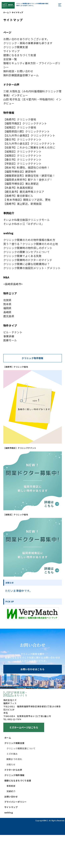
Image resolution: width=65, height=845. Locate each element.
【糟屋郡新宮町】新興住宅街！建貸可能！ (29, 176)
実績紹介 (11, 791)
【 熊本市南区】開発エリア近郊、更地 (26, 200)
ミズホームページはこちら (23, 727)
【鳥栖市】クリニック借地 (19, 119)
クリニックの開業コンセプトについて (26, 252)
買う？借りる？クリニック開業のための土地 (30, 244)
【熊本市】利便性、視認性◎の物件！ (26, 167)
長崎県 (7, 312)
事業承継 (8, 336)
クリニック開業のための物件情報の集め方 (29, 240)
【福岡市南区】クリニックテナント (25, 123)
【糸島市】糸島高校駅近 (18, 188)
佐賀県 (7, 300)
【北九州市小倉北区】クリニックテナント (29, 143)
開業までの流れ (14, 759)
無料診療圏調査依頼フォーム (21, 75)
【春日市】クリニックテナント (22, 139)
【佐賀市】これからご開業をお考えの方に (29, 147)
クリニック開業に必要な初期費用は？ (26, 264)
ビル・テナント (12, 332)
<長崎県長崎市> (13, 284)
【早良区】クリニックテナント (22, 163)
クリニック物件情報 (14, 775)
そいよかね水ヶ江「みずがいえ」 (23, 224)
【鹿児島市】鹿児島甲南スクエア (23, 192)
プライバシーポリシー (15, 801)
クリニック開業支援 (15, 47)
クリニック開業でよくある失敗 (22, 256)
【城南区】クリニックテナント (22, 151)
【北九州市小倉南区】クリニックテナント (29, 135)
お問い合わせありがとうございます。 (26, 39)
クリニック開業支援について (21, 748)
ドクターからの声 (13, 769)
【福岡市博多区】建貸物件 (19, 172)
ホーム (6, 12)
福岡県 (7, 308)
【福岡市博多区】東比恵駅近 (21, 184)
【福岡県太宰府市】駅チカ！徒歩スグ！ (27, 180)
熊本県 (7, 304)
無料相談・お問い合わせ (18, 71)
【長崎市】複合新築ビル (18, 196)
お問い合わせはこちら (32, 669)
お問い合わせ (11, 796)
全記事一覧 (10, 59)
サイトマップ (11, 51)
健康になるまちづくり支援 (19, 55)
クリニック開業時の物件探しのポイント (27, 248)
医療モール (10, 340)
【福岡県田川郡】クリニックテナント (26, 131)
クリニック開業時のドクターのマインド (27, 260)
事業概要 (11, 785)
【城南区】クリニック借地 (19, 127)
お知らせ (11, 764)
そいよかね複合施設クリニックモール (26, 220)
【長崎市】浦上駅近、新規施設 (22, 204)
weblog (8, 812)
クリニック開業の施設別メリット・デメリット (32, 268)
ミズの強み (12, 753)
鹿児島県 (8, 316)
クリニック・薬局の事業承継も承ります (27, 43)
